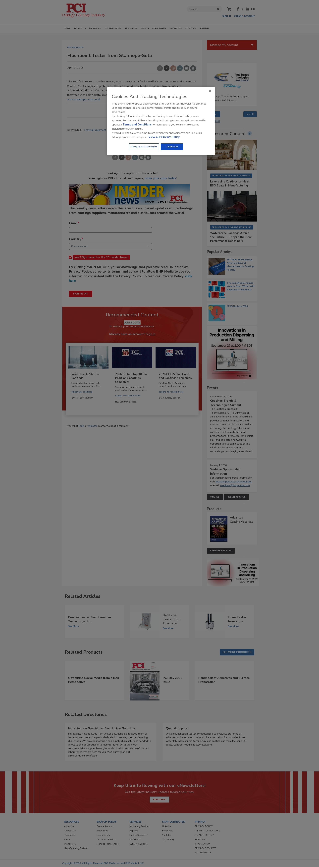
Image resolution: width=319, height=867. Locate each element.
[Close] (210, 90)
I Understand (172, 146)
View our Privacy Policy (164, 137)
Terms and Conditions (137, 124)
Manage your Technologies (144, 146)
